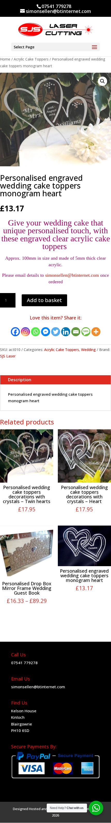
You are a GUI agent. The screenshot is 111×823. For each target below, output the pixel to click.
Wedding (88, 349)
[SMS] (85, 331)
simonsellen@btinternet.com (72, 275)
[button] (102, 81)
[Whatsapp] (35, 331)
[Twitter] (55, 331)
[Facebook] (15, 331)
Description (19, 380)
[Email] (75, 331)
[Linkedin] (65, 331)
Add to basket (44, 300)
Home (5, 59)
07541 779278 (24, 662)
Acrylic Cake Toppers (31, 59)
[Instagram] (25, 331)
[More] (95, 331)
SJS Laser (7, 356)
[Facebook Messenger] (45, 331)
